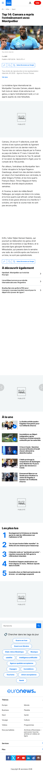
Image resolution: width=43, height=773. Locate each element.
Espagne (13, 669)
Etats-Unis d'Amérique (14, 652)
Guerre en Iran (21, 640)
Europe (4, 705)
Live (37, 3)
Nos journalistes (8, 730)
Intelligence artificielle (28, 658)
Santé (21, 680)
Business (5, 710)
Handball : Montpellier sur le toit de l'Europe (15, 274)
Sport (13, 9)
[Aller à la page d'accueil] (8, 3)
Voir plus (5, 77)
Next (4, 715)
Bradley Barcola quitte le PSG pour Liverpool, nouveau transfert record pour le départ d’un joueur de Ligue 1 (19, 290)
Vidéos (4, 725)
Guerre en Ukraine (21, 646)
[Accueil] (2, 9)
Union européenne (28, 675)
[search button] (38, 625)
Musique (34, 652)
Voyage (5, 720)
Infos (7, 9)
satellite (9, 658)
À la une (7, 417)
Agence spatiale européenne (21, 663)
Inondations (29, 669)
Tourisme (10, 675)
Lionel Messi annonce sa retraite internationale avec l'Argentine (14, 281)
